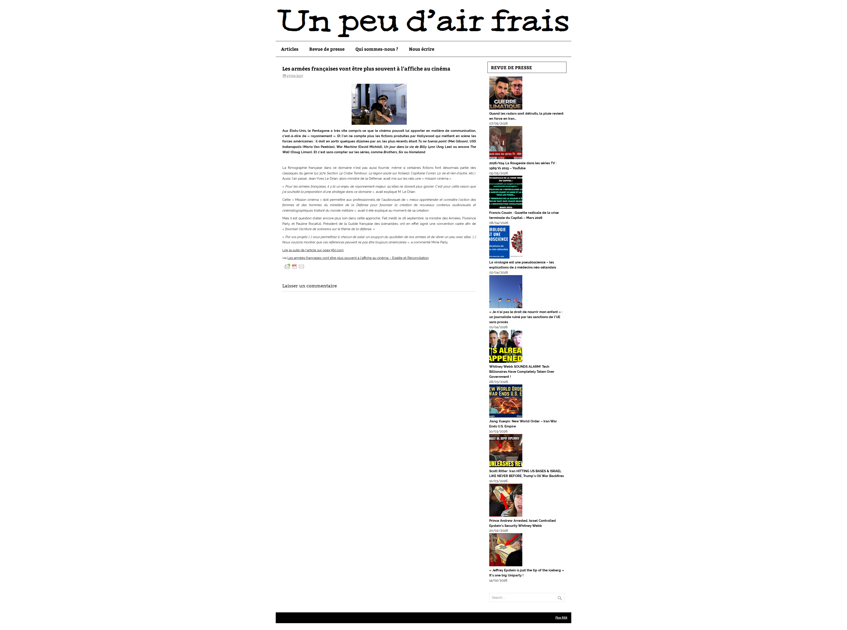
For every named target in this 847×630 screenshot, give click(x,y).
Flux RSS (561, 617)
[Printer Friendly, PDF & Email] (294, 266)
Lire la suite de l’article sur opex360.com (313, 250)
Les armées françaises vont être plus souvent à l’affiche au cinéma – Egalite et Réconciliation (358, 258)
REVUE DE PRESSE (511, 67)
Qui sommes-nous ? (376, 49)
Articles (289, 49)
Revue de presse (327, 49)
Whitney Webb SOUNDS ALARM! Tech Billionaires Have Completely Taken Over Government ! (521, 372)
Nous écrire (421, 49)
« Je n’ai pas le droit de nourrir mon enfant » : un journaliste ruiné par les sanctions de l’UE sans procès (526, 317)
